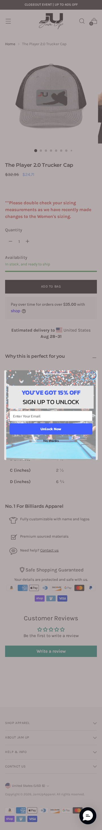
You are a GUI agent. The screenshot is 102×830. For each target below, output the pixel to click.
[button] (87, 815)
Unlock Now (51, 429)
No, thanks (51, 440)
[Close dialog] (92, 375)
